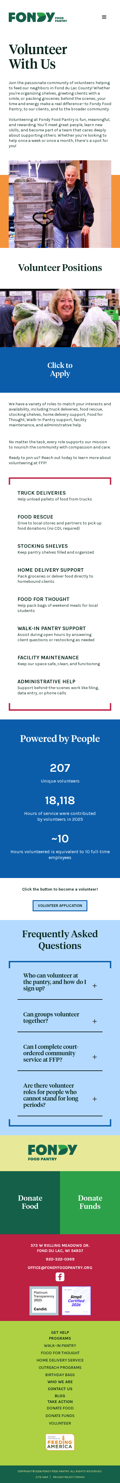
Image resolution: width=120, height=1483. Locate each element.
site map (42, 1477)
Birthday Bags (60, 1374)
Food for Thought (60, 1352)
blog (60, 1395)
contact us (60, 1388)
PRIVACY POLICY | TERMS (69, 1477)
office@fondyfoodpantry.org (60, 1267)
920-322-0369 (60, 1259)
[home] (38, 17)
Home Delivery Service (60, 1360)
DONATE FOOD (60, 1408)
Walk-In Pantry (60, 1345)
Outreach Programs (60, 1367)
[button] (104, 17)
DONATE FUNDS (60, 1416)
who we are (60, 1381)
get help (60, 1332)
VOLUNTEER (60, 1423)
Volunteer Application (60, 905)
